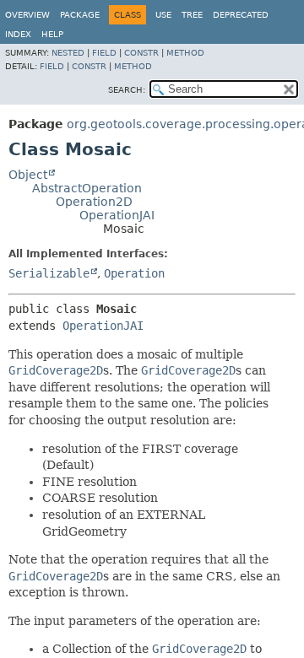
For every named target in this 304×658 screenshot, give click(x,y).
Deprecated (241, 14)
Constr (141, 52)
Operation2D (94, 201)
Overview (27, 14)
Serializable (49, 273)
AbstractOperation (87, 188)
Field (104, 52)
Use (163, 14)
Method (185, 52)
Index (18, 34)
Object (27, 174)
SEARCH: (126, 89)
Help (52, 34)
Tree (192, 14)
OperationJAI (117, 215)
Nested (68, 52)
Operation (134, 273)
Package (80, 14)
